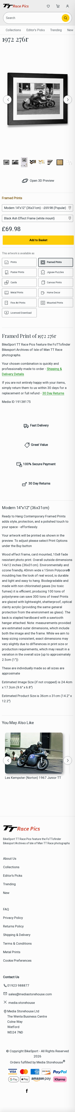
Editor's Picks (35, 30)
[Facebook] (27, 1093)
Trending (56, 30)
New (70, 30)
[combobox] (32, 17)
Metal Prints (11, 952)
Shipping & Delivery (16, 935)
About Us (9, 858)
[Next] (67, 99)
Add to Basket (38, 240)
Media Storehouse (50, 1062)
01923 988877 (18, 985)
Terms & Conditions (17, 943)
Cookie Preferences (17, 960)
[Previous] (7, 99)
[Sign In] (67, 6)
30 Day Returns (53, 393)
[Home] (16, 6)
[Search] (65, 18)
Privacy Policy (13, 918)
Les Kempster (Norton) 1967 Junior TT (33, 778)
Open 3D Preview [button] (41, 180)
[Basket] (57, 6)
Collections (13, 30)
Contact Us (11, 977)
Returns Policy (13, 926)
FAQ (6, 909)
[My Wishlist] (48, 6)
